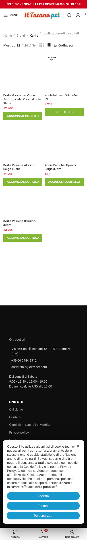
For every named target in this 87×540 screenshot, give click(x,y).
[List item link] (43, 360)
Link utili (16, 402)
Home (7, 35)
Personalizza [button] (43, 515)
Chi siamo (16, 409)
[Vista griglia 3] (41, 45)
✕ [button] (78, 446)
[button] (22, 116)
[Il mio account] (78, 15)
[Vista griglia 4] (49, 45)
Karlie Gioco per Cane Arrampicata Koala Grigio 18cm (22, 99)
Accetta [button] (43, 496)
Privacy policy (19, 432)
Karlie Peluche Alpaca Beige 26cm (19, 167)
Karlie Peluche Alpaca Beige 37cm (60, 167)
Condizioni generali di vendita (29, 424)
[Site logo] (42, 15)
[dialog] (44, 482)
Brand (21, 35)
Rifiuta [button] (43, 506)
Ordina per (66, 45)
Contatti (15, 417)
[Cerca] (69, 15)
